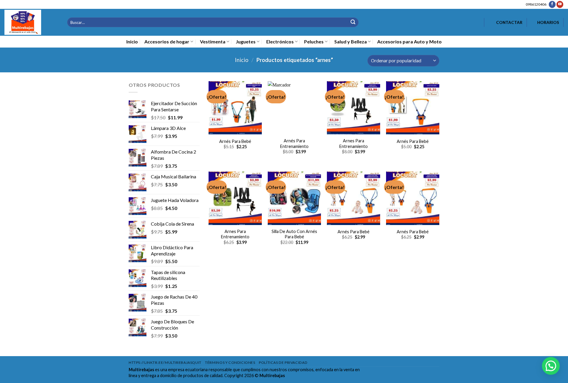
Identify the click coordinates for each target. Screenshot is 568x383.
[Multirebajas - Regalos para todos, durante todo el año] (31, 22)
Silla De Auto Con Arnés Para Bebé (294, 234)
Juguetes (246, 41)
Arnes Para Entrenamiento (353, 143)
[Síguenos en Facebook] (552, 4)
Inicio (132, 41)
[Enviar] (353, 22)
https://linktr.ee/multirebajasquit (165, 362)
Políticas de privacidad (283, 362)
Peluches (314, 41)
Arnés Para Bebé (235, 141)
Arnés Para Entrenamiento (294, 143)
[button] (551, 366)
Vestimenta (212, 41)
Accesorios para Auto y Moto (409, 41)
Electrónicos (280, 41)
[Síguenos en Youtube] (559, 4)
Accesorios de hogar (166, 41)
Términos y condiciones (230, 362)
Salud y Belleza (350, 41)
